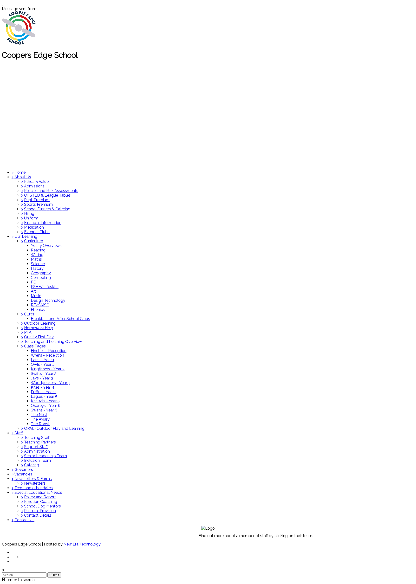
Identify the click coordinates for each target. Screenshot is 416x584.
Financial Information (42, 222)
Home (20, 172)
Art (33, 291)
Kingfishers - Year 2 (48, 369)
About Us (22, 177)
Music (36, 296)
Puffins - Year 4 (44, 392)
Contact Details (38, 515)
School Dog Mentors (42, 506)
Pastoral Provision (40, 510)
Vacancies (23, 474)
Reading (38, 250)
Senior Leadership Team (45, 456)
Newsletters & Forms (33, 478)
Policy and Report (40, 497)
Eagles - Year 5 (44, 396)
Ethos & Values (37, 181)
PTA (28, 332)
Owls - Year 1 (42, 364)
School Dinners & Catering (47, 209)
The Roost (40, 424)
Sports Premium (38, 204)
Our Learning (25, 236)
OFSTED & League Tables (47, 195)
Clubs (29, 314)
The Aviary (40, 419)
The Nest (39, 414)
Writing (37, 254)
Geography (41, 273)
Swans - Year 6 (44, 410)
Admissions (34, 186)
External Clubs (37, 232)
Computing (41, 277)
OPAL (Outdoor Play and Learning (54, 428)
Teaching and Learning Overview (53, 341)
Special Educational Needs (38, 492)
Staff (18, 433)
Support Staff (36, 446)
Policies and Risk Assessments (51, 190)
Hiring (29, 213)
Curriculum (33, 241)
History (37, 268)
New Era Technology (82, 544)
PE (33, 282)
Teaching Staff (36, 437)
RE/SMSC (40, 305)
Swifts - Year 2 (43, 373)
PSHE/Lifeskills (44, 286)
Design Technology (48, 300)
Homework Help (38, 328)
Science (38, 264)
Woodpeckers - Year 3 (50, 382)
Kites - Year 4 (42, 387)
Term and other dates (33, 488)
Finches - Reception (48, 350)
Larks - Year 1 (42, 360)
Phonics (38, 309)
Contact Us (24, 520)
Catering (31, 465)
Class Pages (35, 346)
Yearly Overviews (46, 245)
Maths (36, 259)
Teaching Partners (40, 442)
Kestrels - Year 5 (45, 401)
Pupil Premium (37, 200)
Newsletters (35, 483)
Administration (37, 451)
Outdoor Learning (40, 323)
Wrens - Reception (47, 355)
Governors (23, 469)
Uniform (31, 218)
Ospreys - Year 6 (45, 405)
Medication (34, 227)
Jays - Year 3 (42, 378)
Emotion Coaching (40, 501)
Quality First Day (39, 337)
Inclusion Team (37, 460)
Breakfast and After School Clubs (60, 318)
